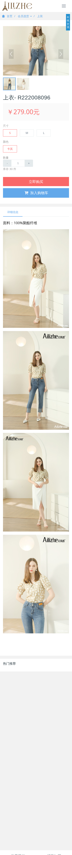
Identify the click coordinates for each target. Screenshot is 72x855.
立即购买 (36, 181)
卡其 (10, 149)
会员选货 (24, 16)
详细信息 (12, 212)
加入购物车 (39, 192)
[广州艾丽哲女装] (17, 6)
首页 (9, 16)
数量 (6, 157)
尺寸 (6, 126)
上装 (40, 16)
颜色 (6, 141)
